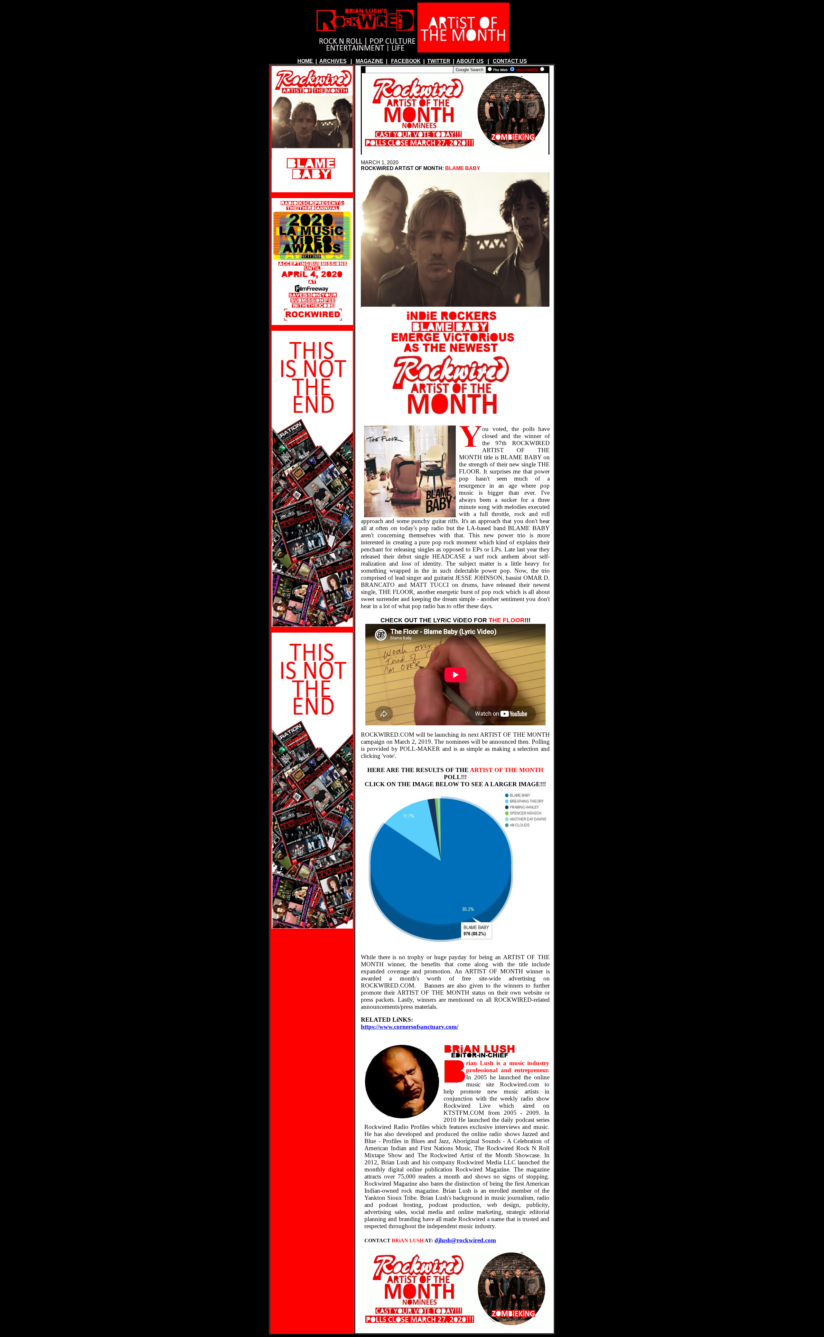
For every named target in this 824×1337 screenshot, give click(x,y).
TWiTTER (438, 61)
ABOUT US (470, 61)
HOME (305, 61)
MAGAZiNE (369, 61)
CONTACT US (510, 61)
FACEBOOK (406, 61)
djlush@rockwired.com (465, 1240)
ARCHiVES (333, 61)
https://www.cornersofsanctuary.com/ (409, 1026)
